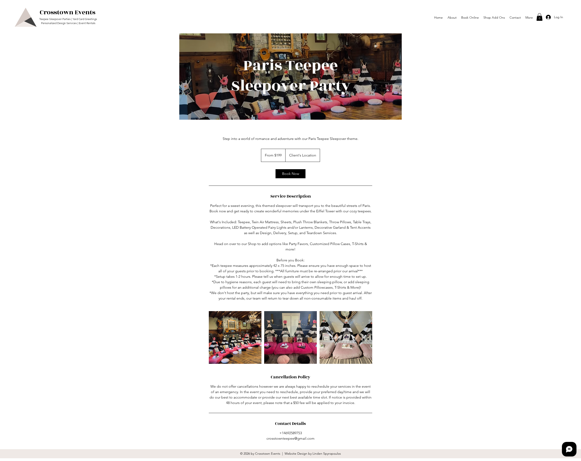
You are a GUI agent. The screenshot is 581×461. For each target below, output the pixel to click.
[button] (529, 17)
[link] (290, 173)
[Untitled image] (235, 337)
